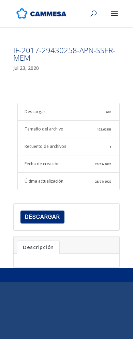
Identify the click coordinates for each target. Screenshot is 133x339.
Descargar (42, 217)
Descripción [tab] (38, 247)
